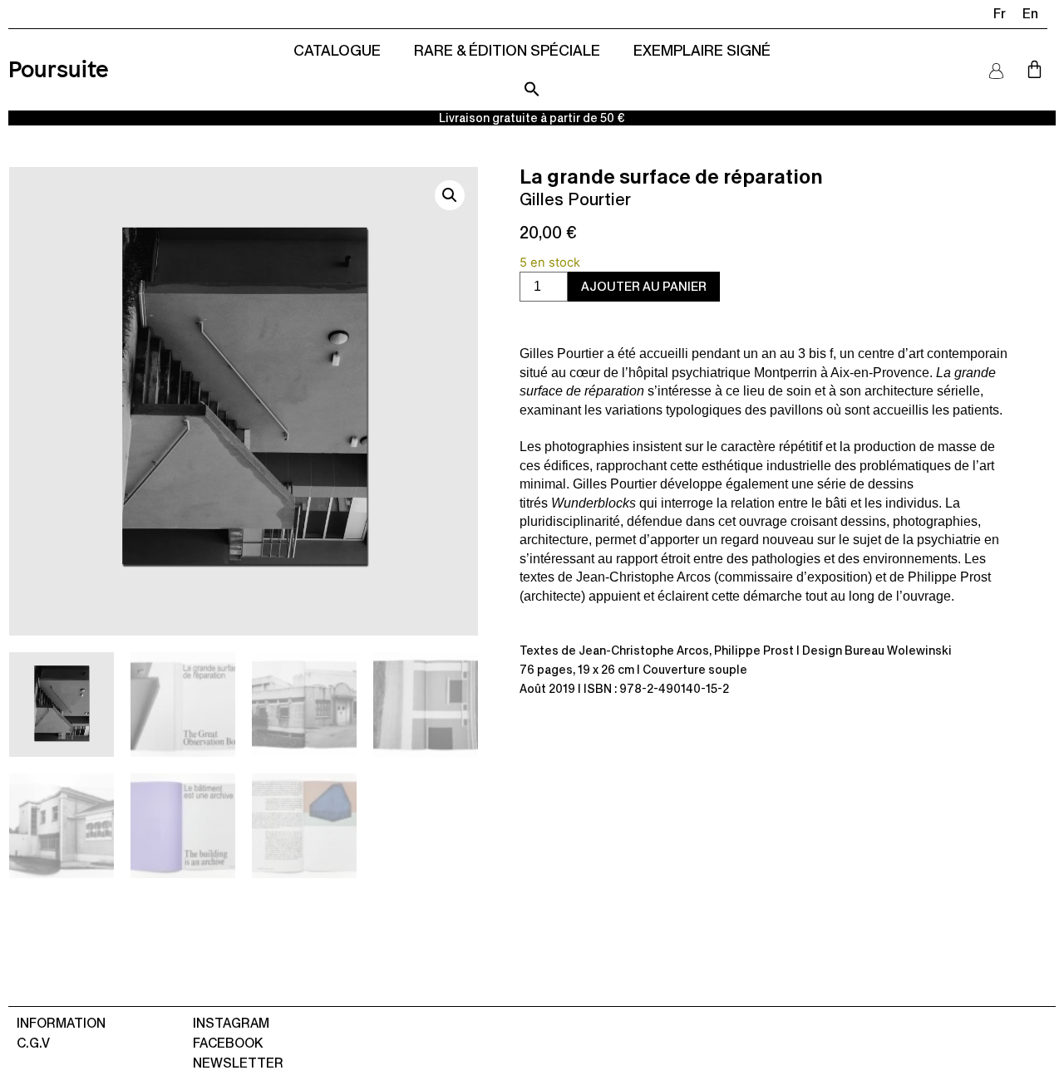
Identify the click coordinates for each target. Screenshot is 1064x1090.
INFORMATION (61, 1023)
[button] (532, 89)
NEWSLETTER (238, 1063)
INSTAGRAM (231, 1023)
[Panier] (1034, 69)
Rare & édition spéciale (507, 50)
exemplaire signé (702, 50)
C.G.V (33, 1043)
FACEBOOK (228, 1043)
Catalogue (337, 50)
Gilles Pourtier (575, 199)
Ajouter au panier (644, 286)
